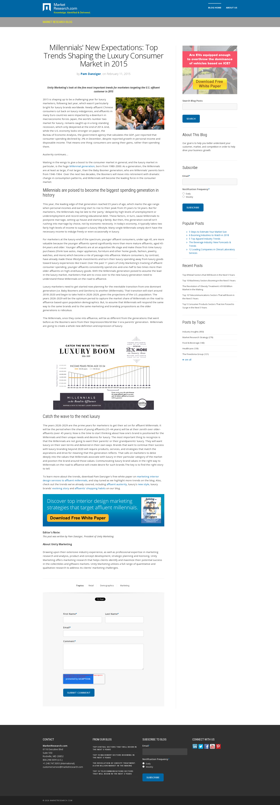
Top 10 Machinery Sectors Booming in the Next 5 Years (209, 280)
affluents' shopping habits (90, 488)
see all (188, 359)
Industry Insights (193, 331)
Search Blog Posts (192, 100)
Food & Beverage (193, 342)
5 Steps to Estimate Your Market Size (208, 231)
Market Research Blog (57, 22)
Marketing (124, 585)
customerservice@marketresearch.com (63, 766)
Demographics (107, 585)
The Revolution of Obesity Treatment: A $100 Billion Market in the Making (207, 288)
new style (143, 484)
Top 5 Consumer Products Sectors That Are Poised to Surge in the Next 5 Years (208, 306)
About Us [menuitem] (231, 7)
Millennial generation (82, 166)
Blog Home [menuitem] (214, 7)
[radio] (209, 193)
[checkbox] (209, 195)
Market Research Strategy (197, 337)
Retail (91, 585)
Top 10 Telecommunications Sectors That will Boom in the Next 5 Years (208, 297)
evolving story (60, 488)
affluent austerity (117, 484)
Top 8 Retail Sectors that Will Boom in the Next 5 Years (208, 274)
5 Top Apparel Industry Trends (204, 238)
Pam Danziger (91, 74)
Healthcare (190, 348)
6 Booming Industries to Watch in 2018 (209, 235)
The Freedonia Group (195, 354)
